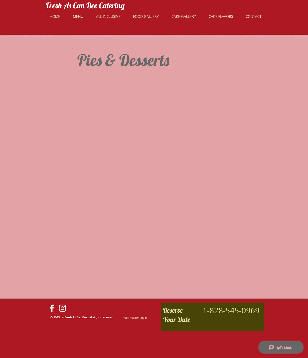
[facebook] (52, 308)
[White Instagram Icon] (62, 308)
